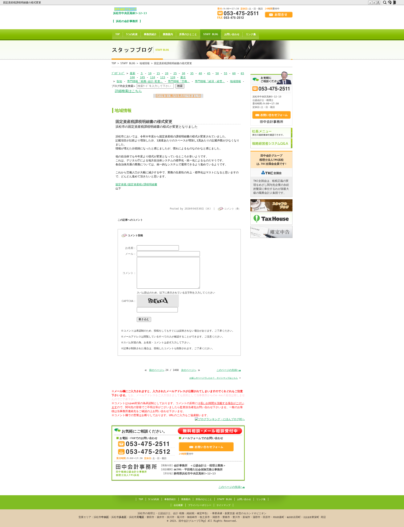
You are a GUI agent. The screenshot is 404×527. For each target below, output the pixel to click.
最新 (132, 73)
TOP (117, 34)
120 (172, 77)
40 (200, 73)
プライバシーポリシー (199, 505)
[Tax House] (271, 218)
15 (158, 73)
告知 (119, 81)
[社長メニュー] (271, 133)
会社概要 (178, 505)
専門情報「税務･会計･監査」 (145, 81)
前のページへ (156, 370)
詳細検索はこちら (128, 91)
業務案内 (168, 34)
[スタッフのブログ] (271, 205)
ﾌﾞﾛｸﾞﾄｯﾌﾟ (118, 73)
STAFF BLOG (210, 34)
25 (175, 73)
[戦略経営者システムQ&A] (271, 143)
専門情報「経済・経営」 (210, 81)
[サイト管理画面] (394, 2)
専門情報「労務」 (179, 81)
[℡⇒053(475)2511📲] (239, 13)
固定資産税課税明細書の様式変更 (22, 2)
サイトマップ (223, 505)
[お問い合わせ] (278, 14)
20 (166, 73)
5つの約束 (132, 34)
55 (225, 73)
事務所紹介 (150, 34)
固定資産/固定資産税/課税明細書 (136, 184)
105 (142, 77)
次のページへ (188, 370)
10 (150, 73)
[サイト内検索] (384, 2)
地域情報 (145, 63)
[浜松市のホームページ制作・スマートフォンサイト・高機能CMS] (389, 2)
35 (192, 73)
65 (242, 73)
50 (217, 73)
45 (208, 73)
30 (183, 73)
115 (162, 77)
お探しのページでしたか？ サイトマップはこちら (213, 378)
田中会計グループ (125, 9)
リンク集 (251, 34)
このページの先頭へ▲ (229, 370)
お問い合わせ (231, 34)
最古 (183, 77)
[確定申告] (271, 232)
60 (234, 73)
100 (132, 77)
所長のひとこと (188, 34)
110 (152, 77)
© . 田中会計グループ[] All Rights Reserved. (202, 517)
